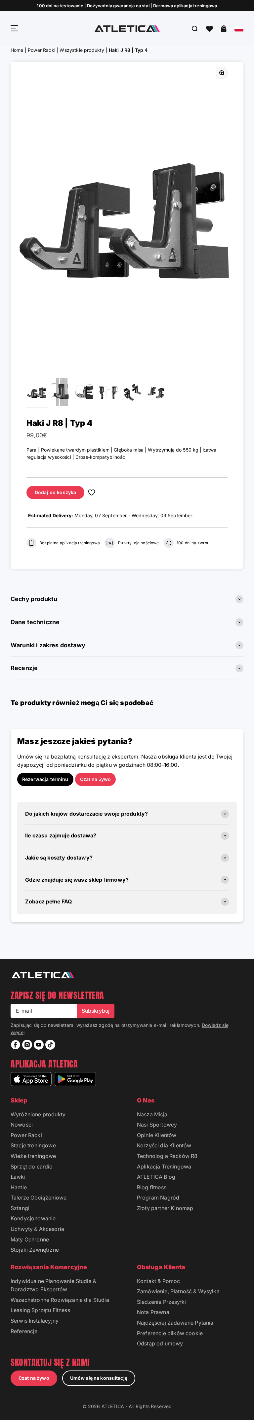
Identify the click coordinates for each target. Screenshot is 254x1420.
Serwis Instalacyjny (35, 1320)
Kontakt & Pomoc (158, 1281)
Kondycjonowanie (33, 1218)
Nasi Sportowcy (157, 1124)
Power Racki (41, 50)
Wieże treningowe (33, 1156)
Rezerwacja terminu (45, 779)
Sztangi (20, 1208)
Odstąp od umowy (160, 1343)
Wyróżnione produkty (38, 1114)
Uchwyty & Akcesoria (37, 1229)
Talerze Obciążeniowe (38, 1197)
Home (17, 50)
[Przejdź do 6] (156, 393)
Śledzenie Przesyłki (161, 1302)
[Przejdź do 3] (84, 393)
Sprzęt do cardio (32, 1166)
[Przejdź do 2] (60, 393)
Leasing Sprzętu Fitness (40, 1310)
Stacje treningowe (33, 1145)
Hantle (19, 1187)
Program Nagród (158, 1197)
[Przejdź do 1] (37, 393)
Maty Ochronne (30, 1239)
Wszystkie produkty (82, 50)
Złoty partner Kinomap (165, 1208)
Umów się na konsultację (98, 1378)
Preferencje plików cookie (170, 1333)
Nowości (22, 1124)
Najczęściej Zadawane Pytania (175, 1322)
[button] (209, 29)
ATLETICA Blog (156, 1176)
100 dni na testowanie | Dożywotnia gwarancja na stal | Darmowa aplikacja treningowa (127, 5)
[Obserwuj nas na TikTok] (50, 1045)
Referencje (24, 1331)
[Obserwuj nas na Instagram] (27, 1045)
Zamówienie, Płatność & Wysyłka (178, 1291)
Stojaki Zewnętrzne (35, 1249)
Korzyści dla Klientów (164, 1145)
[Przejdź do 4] (108, 393)
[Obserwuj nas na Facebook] (16, 1045)
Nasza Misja (152, 1114)
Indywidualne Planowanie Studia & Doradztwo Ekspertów (53, 1285)
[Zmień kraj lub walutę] (238, 28)
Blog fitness (151, 1187)
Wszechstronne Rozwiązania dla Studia (60, 1300)
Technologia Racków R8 (167, 1156)
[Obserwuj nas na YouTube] (39, 1045)
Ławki (18, 1176)
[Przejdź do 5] (132, 393)
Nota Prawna (153, 1312)
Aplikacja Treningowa (164, 1166)
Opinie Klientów (156, 1135)
